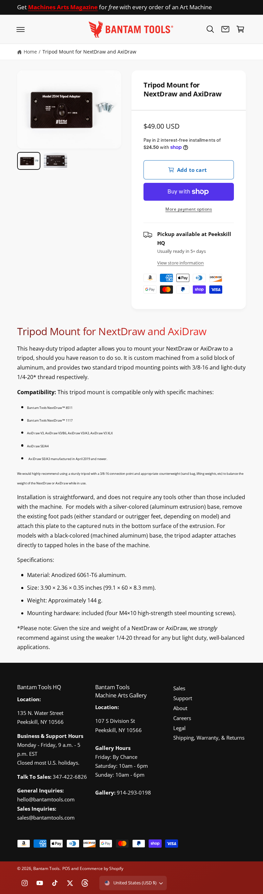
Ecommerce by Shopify (101, 868)
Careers (182, 718)
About (180, 708)
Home (30, 52)
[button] (20, 29)
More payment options (188, 209)
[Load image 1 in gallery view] (28, 160)
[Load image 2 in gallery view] (55, 160)
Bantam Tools (46, 868)
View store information (180, 263)
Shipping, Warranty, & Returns (209, 737)
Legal (179, 728)
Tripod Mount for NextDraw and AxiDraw (89, 52)
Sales (179, 688)
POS (66, 868)
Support (182, 698)
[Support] (225, 29)
